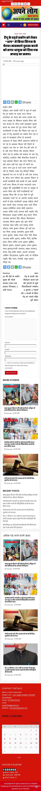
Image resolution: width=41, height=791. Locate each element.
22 (31, 743)
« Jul (18, 757)
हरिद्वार (24, 34)
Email (7, 349)
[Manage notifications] (36, 786)
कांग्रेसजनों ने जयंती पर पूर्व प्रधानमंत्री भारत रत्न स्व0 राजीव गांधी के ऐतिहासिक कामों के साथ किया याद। (19, 444)
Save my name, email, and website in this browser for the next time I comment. (20, 365)
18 (10, 743)
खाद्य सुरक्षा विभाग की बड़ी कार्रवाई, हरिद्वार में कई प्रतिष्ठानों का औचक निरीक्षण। (19, 409)
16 (36, 739)
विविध (20, 34)
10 (4, 739)
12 (15, 739)
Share (26, 102)
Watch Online (33, 25)
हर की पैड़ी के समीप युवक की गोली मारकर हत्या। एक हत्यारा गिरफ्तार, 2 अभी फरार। (11, 281)
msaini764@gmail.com (10, 705)
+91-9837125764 (14, 700)
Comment (9, 317)
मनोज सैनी (8, 61)
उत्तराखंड (16, 34)
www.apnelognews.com (18, 708)
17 (4, 743)
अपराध (6, 456)
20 (21, 743)
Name (7, 342)
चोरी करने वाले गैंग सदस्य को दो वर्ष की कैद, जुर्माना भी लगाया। (19, 479)
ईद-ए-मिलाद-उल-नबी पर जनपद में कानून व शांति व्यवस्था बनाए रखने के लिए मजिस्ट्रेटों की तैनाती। (19, 518)
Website (8, 356)
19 (15, 743)
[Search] (21, 25)
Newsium (15, 789)
